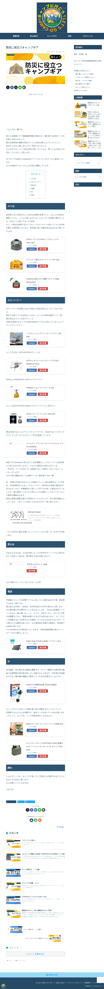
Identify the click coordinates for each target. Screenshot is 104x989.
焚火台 (33, 185)
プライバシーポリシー (74, 983)
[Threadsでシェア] (16, 87)
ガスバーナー (36, 182)
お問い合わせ (60, 983)
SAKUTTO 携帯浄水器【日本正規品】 (41, 685)
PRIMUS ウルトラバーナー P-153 (40, 388)
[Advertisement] (35, 110)
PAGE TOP (53, 975)
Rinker (35, 245)
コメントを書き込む (35, 954)
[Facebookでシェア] (12, 87)
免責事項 (87, 983)
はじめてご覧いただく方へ (44, 983)
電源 (32, 188)
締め (32, 195)
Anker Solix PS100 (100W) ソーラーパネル (43, 641)
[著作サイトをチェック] (31, 820)
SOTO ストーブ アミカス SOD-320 (40, 414)
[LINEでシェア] (20, 87)
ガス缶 (33, 178)
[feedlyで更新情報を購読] (35, 820)
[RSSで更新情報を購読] (40, 820)
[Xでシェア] (8, 87)
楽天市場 (43, 249)
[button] (24, 87)
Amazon (32, 249)
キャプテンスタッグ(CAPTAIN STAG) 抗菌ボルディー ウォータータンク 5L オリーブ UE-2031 (44, 746)
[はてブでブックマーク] (35, 810)
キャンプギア (12, 801)
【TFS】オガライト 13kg (36, 564)
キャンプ (21, 801)
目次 (33, 174)
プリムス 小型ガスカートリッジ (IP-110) (42, 260)
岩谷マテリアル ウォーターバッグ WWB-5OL (44, 724)
